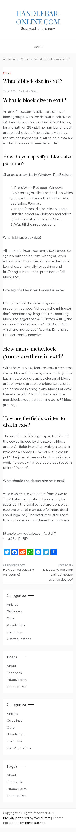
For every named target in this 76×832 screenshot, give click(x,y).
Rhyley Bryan (30, 91)
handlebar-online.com (38, 18)
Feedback (14, 673)
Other (7, 73)
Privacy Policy (17, 680)
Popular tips (16, 625)
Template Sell (35, 823)
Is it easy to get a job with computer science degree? (58, 574)
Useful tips (14, 632)
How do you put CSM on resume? (18, 572)
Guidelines (14, 611)
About (11, 666)
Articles (12, 604)
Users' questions (19, 639)
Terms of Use (16, 687)
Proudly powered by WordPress (27, 818)
